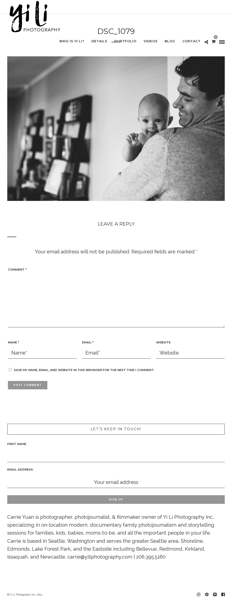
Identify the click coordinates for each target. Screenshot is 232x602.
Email (88, 342)
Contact (191, 41)
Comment (17, 269)
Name (13, 342)
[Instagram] (198, 594)
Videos (150, 41)
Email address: (20, 469)
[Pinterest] (206, 594)
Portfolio (125, 41)
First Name (16, 444)
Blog (170, 41)
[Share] (206, 42)
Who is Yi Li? (71, 41)
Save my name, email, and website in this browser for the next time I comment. (84, 370)
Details (99, 41)
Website (163, 342)
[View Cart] (213, 41)
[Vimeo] (215, 594)
